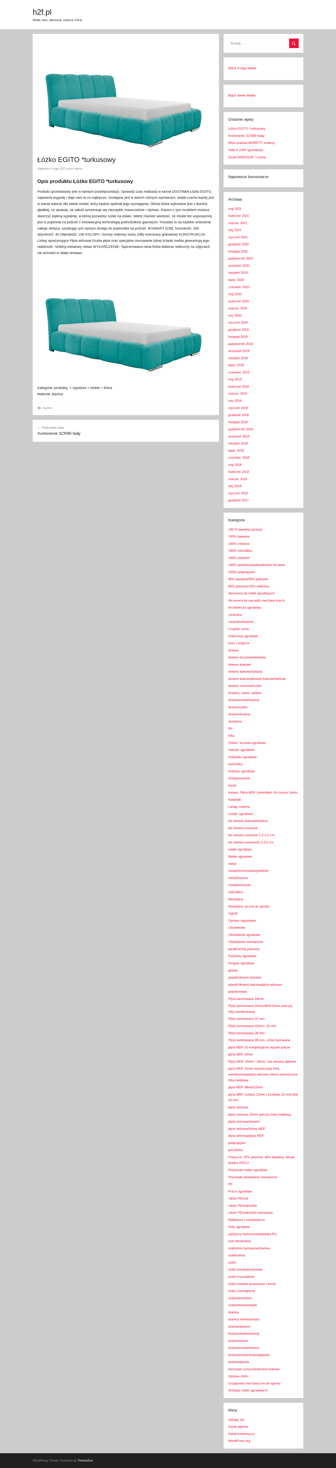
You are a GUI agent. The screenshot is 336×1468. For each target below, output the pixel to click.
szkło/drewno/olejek (242, 1305)
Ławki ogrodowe (240, 849)
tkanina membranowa (243, 1319)
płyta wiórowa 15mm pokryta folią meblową (259, 1114)
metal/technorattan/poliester (248, 871)
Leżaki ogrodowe (240, 814)
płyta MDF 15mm (240, 1054)
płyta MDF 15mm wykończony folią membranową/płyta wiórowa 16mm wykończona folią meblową (263, 1074)
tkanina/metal (238, 1341)
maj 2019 (235, 379)
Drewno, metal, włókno (244, 693)
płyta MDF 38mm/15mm (245, 1087)
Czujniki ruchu (238, 629)
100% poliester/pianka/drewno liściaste (256, 565)
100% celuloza (238, 544)
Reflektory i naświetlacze (246, 1220)
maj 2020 (235, 294)
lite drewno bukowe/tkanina (248, 821)
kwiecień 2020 (238, 301)
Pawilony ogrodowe (242, 956)
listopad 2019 (238, 337)
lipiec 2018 (236, 450)
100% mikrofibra (240, 551)
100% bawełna (238, 536)
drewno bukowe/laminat (245, 671)
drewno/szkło (238, 707)
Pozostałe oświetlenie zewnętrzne (252, 1177)
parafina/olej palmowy (244, 949)
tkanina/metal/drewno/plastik (249, 1355)
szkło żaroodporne (241, 1291)
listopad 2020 (238, 251)
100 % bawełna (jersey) (245, 529)
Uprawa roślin (238, 1376)
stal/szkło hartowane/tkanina (249, 1248)
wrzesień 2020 (238, 266)
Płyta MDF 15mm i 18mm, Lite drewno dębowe (262, 1061)
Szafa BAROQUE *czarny (247, 157)
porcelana (235, 1150)
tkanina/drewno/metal (243, 1333)
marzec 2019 (237, 393)
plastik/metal (237, 992)
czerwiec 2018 (238, 457)
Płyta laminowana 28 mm (246, 1033)
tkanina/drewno (239, 1326)
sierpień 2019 (238, 358)
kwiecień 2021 (238, 216)
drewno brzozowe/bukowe (247, 657)
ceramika (235, 615)
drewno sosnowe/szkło (244, 686)
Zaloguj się (236, 1419)
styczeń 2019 (238, 408)
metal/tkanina (238, 878)
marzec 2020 (237, 308)
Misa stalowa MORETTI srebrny (251, 143)
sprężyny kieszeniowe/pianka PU (252, 1234)
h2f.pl (42, 12)
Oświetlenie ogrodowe (244, 935)
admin (78, 168)
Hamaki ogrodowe (241, 750)
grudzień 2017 (238, 500)
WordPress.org (239, 1441)
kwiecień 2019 (238, 386)
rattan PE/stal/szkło (242, 1205)
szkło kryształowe (241, 1277)
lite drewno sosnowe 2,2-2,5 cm (251, 835)
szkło (232, 1262)
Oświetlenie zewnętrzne (245, 942)
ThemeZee (85, 1460)
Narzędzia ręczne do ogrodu (248, 906)
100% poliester (239, 558)
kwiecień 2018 (238, 472)
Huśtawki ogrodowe (242, 757)
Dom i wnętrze (238, 643)
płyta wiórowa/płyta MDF (246, 1136)
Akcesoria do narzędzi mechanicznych (256, 600)
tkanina (47, 407)
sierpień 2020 (238, 273)
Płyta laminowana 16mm (246, 999)
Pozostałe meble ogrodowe (247, 1170)
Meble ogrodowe (240, 856)
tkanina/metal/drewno (243, 1348)
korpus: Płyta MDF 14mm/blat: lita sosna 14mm (263, 792)
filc (230, 728)
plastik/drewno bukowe (244, 977)
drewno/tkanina (239, 714)
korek (232, 785)
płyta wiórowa (238, 1107)
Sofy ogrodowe (239, 1227)
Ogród (232, 913)
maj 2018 (235, 465)
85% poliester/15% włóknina (248, 586)
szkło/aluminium (240, 1298)
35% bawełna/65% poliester (248, 579)
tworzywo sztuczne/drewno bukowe (254, 1369)
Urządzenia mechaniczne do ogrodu (254, 1383)
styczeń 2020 (238, 322)
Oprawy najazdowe (242, 920)
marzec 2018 (237, 479)
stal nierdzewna (239, 1241)
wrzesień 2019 (238, 351)
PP (230, 1184)
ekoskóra (235, 721)
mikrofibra (235, 892)
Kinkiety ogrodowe (241, 771)
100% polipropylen (241, 572)
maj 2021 (235, 209)
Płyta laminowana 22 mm (246, 1019)
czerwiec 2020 (238, 287)
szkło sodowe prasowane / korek (252, 1284)
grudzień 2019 (238, 330)
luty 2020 (235, 315)
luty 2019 (235, 401)
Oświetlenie (236, 927)
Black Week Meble (242, 95)
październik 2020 (240, 258)
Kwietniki (234, 800)
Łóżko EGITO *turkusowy (246, 128)
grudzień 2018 (238, 415)
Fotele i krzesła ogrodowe (247, 743)
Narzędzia (235, 899)
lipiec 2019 (236, 365)
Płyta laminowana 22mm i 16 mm (252, 1026)
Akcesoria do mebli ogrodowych (251, 593)
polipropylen (237, 1143)
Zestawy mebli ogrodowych (248, 1390)
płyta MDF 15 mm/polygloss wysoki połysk (259, 1047)
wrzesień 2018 (238, 436)
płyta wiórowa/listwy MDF (246, 1129)
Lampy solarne (239, 807)
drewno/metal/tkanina (243, 700)
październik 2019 (240, 344)
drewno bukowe (239, 664)
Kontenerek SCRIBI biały (246, 136)
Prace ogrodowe (240, 1191)
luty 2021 (235, 230)
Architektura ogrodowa (244, 607)
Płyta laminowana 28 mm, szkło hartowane (259, 1040)
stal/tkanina (236, 1255)
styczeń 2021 (238, 237)
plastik (233, 970)
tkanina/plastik (238, 1362)
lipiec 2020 (236, 280)
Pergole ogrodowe (241, 963)
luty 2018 (235, 486)
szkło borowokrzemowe (245, 1269)
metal (232, 864)
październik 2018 (240, 429)
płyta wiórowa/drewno (244, 1121)
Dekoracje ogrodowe (243, 636)
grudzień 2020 (238, 244)
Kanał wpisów (238, 1426)
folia (231, 736)
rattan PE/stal (238, 1198)
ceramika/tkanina (240, 622)
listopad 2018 (238, 422)
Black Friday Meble (242, 68)
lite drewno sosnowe (243, 828)
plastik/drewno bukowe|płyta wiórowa (255, 985)
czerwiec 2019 (238, 372)
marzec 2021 (237, 223)
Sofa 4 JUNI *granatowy (245, 150)
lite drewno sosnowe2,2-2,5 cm (250, 842)
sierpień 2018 (238, 443)
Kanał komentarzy (241, 1434)
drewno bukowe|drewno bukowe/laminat (257, 679)
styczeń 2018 (238, 493)
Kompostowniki (239, 778)
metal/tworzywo (239, 885)
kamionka (235, 764)
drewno (233, 650)
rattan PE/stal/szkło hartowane (250, 1213)
